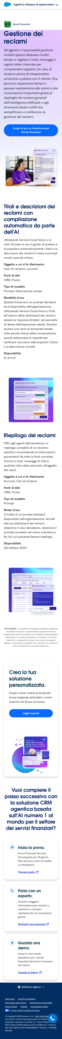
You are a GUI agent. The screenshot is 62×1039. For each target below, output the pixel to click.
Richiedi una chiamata (31, 924)
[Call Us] (52, 1018)
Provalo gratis (26, 872)
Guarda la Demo (28, 972)
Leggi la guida (31, 713)
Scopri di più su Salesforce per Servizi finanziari (31, 130)
